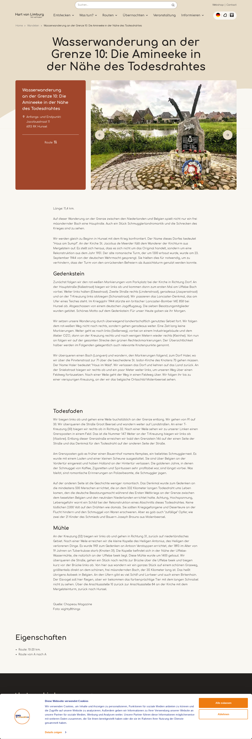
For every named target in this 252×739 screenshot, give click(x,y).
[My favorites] (225, 15)
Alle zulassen (223, 702)
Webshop (218, 5)
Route (49, 142)
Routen (108, 15)
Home (19, 25)
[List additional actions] (217, 15)
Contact (231, 5)
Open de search (173, 5)
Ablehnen (223, 714)
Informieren (190, 15)
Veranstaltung (164, 15)
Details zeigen (53, 732)
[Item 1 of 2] (164, 135)
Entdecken (61, 15)
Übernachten (133, 15)
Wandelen (33, 25)
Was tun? (86, 15)
